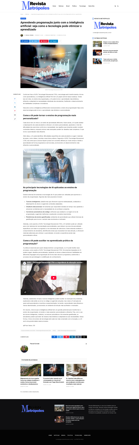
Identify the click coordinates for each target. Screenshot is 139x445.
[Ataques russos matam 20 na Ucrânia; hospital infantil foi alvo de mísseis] (97, 44)
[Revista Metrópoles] (35, 6)
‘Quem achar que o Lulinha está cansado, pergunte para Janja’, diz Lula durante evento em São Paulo (110, 60)
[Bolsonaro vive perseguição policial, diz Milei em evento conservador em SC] (97, 53)
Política (74, 6)
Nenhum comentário (51, 35)
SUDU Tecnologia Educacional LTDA (67, 330)
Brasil (68, 6)
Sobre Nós (91, 6)
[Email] (15, 115)
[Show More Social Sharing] (60, 41)
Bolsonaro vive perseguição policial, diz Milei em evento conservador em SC (110, 51)
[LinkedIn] (15, 106)
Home (54, 6)
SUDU (54, 330)
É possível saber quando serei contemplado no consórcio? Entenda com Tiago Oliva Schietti (53, 380)
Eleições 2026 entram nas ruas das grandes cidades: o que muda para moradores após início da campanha (75, 419)
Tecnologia (82, 6)
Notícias (61, 6)
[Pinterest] (15, 110)
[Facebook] (15, 98)
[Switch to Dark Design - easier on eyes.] (118, 6)
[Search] (115, 6)
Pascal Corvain (29, 35)
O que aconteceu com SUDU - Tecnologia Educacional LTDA (36, 330)
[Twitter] (15, 102)
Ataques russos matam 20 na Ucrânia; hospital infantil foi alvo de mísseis (110, 42)
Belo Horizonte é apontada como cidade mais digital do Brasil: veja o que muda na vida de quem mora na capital (75, 408)
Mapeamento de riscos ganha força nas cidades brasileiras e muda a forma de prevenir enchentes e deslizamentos (29, 381)
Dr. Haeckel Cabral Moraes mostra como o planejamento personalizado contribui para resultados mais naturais (75, 381)
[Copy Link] (15, 119)
